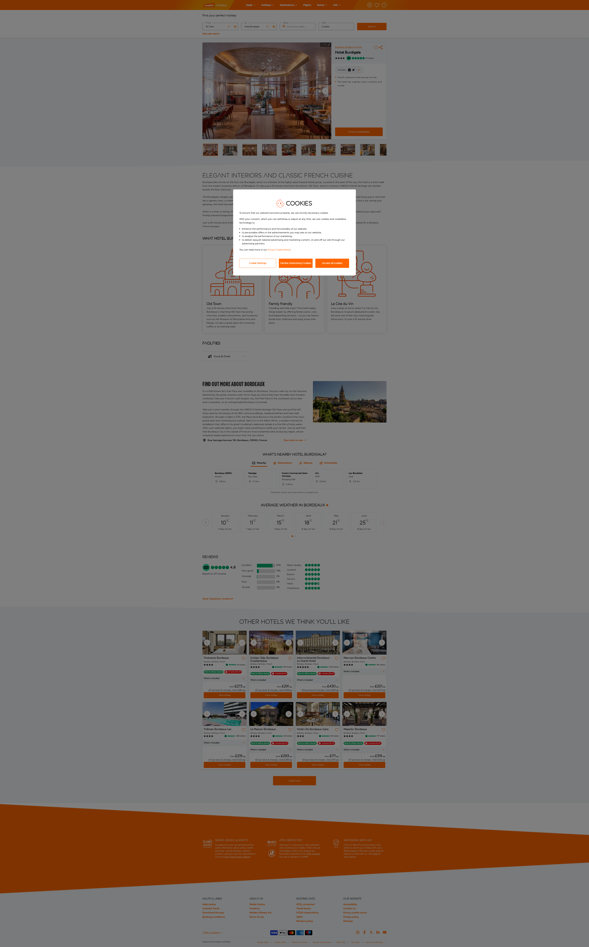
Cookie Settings (257, 263)
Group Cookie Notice (279, 249)
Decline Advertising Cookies (295, 263)
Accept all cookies (332, 263)
